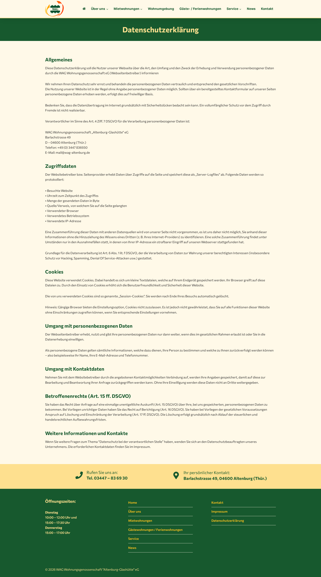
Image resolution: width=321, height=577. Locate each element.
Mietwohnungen (140, 520)
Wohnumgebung (161, 9)
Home (132, 502)
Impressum (219, 511)
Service (133, 539)
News (251, 9)
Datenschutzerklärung (227, 520)
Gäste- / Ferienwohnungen (200, 9)
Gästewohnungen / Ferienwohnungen (155, 530)
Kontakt (267, 9)
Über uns (134, 511)
